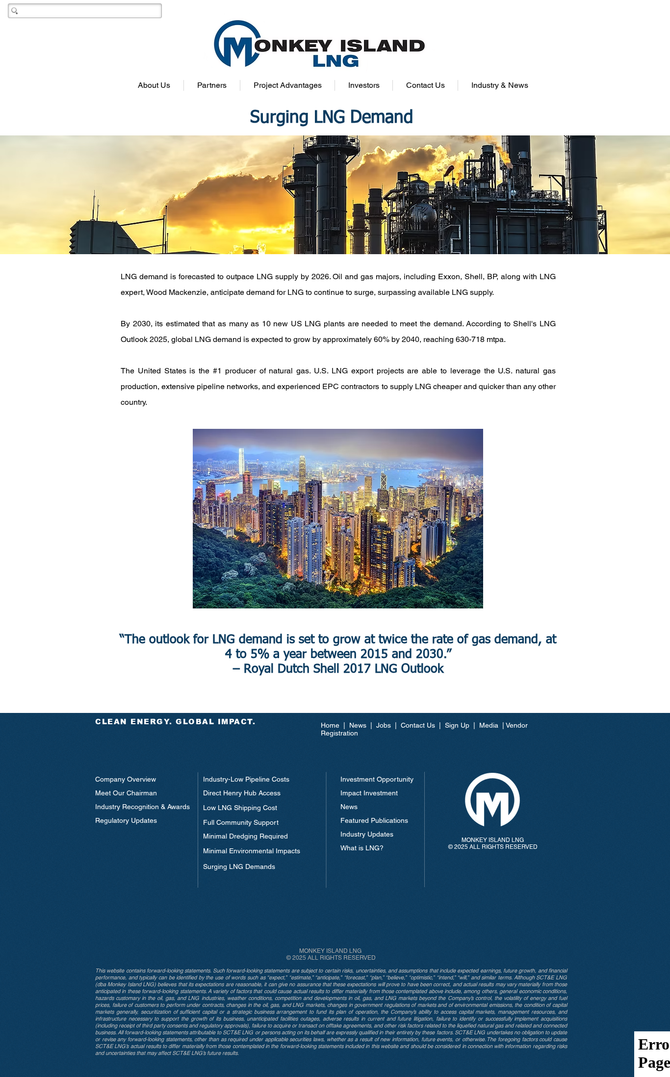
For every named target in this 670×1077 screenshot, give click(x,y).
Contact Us (418, 725)
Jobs (383, 725)
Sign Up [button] (457, 725)
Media (488, 725)
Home (332, 725)
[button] (154, 85)
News (358, 725)
